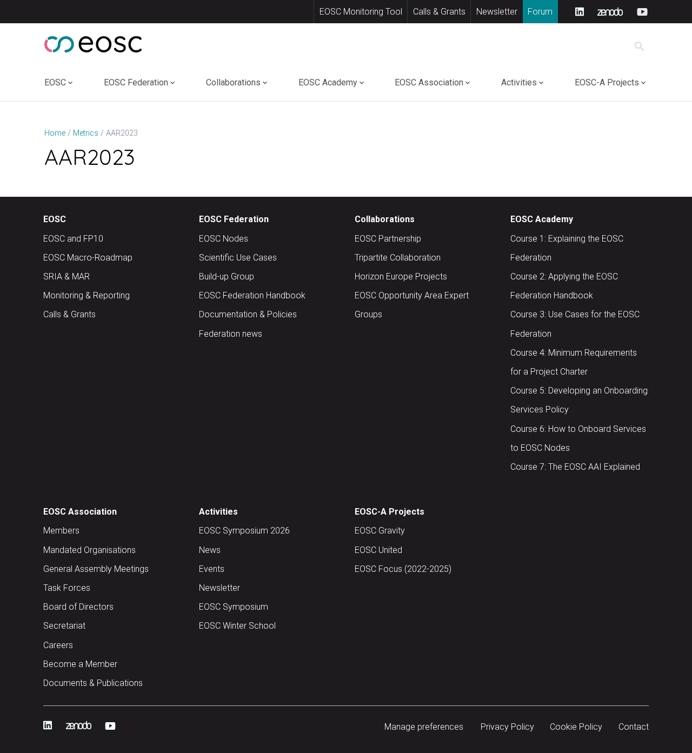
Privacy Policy (507, 727)
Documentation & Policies (248, 314)
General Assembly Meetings (96, 569)
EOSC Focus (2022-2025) (403, 569)
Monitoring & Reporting (86, 295)
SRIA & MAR (66, 276)
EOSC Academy (327, 82)
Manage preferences (423, 727)
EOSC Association (429, 82)
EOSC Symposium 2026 (244, 530)
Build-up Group (226, 276)
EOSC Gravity (380, 530)
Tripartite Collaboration (398, 257)
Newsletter (496, 11)
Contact (633, 727)
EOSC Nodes (223, 239)
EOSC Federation (136, 82)
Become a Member (80, 664)
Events (211, 569)
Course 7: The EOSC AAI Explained (575, 467)
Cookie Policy (576, 727)
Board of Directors (78, 607)
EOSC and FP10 (73, 239)
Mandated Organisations (89, 550)
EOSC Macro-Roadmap (87, 257)
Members (61, 530)
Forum (540, 11)
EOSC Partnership (388, 239)
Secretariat (64, 626)
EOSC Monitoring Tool (361, 11)
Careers (58, 645)
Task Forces (66, 588)
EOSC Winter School (237, 626)
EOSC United (378, 550)
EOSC (55, 82)
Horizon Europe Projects (401, 276)
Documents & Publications (93, 683)
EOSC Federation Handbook (252, 295)
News (210, 550)
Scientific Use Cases (238, 257)
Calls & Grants (439, 11)
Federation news (230, 334)
